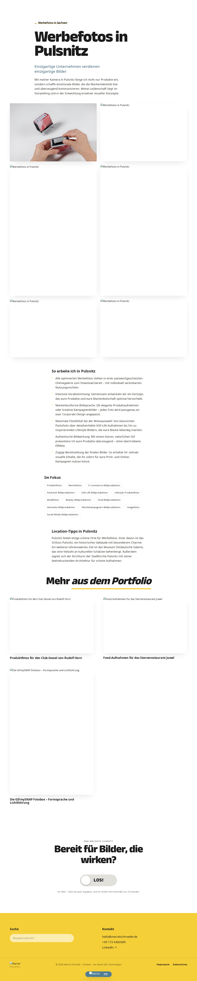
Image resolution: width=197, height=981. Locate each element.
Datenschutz (180, 964)
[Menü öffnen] (105, 974)
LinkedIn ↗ (109, 947)
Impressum (163, 964)
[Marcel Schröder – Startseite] (94, 974)
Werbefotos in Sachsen (50, 22)
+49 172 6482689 (114, 942)
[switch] (98, 880)
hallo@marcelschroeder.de (119, 936)
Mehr (98, 582)
